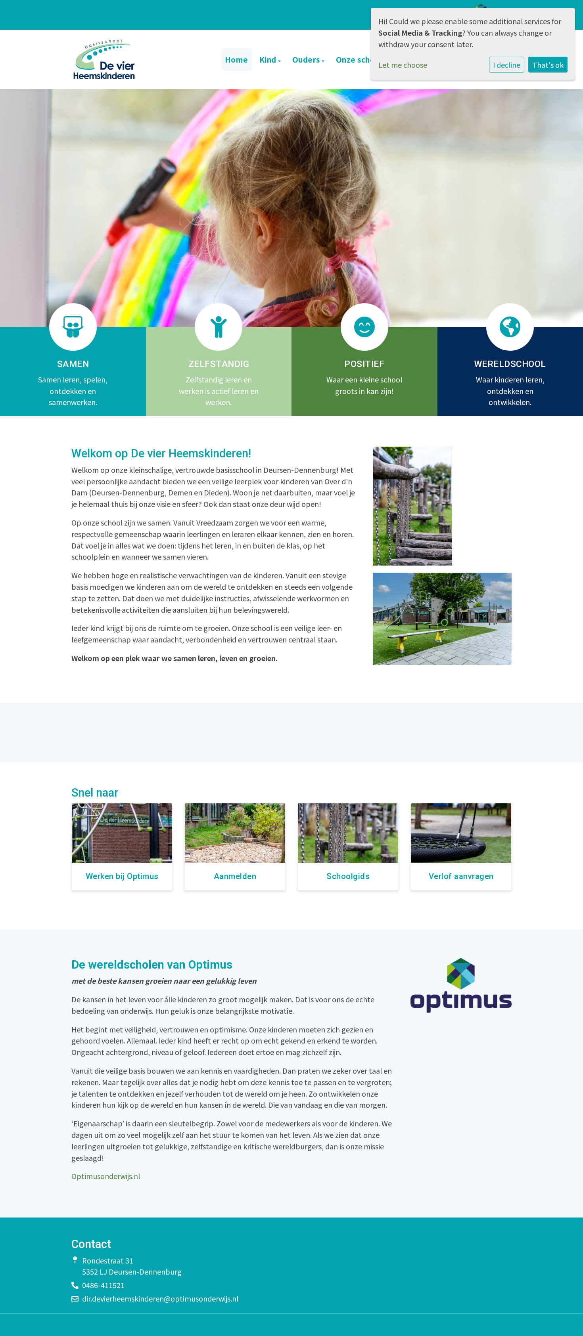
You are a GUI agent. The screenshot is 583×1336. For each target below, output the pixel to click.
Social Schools (495, 1324)
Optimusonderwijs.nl (105, 1176)
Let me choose (402, 64)
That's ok (548, 64)
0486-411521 (103, 1285)
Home (236, 59)
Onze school (360, 59)
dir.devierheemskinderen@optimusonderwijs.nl (160, 1298)
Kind (268, 59)
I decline (506, 64)
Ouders (307, 59)
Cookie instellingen (93, 1323)
